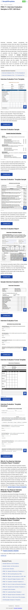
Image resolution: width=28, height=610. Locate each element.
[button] (26, 1)
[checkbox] (1, 1)
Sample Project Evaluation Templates (17, 487)
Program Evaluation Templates (11, 550)
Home (2, 4)
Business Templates (8, 4)
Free (24, 1)
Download (6, 124)
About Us (17, 605)
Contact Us (11, 605)
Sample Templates (18, 608)
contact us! (3, 555)
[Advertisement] (14, 25)
